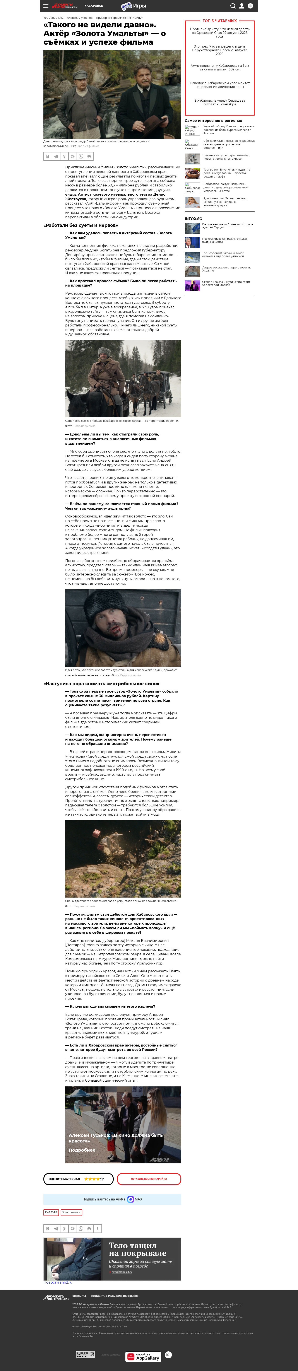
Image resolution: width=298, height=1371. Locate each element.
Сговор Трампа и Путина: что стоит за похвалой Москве (226, 283)
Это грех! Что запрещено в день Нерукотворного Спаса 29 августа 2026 (219, 50)
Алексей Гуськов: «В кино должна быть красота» (116, 1138)
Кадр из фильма (84, 426)
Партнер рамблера (110, 1354)
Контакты (79, 1296)
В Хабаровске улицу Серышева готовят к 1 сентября (219, 102)
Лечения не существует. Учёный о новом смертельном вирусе (226, 157)
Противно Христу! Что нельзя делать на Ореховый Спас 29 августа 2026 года (220, 32)
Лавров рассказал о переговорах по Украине (227, 269)
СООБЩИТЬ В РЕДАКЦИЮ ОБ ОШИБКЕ (114, 1296)
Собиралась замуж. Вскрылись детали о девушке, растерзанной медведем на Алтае (226, 187)
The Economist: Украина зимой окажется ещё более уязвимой (223, 255)
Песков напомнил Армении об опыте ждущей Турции (227, 226)
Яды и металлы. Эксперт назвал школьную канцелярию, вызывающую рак (225, 202)
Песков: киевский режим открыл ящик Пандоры (224, 240)
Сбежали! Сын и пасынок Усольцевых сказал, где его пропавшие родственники (229, 144)
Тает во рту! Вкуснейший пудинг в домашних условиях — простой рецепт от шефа (227, 173)
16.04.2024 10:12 (53, 17)
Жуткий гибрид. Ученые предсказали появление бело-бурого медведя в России (229, 130)
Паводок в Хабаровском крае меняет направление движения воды (220, 85)
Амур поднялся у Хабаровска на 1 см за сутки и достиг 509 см (220, 67)
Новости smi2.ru (57, 1282)
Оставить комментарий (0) (149, 1179)
